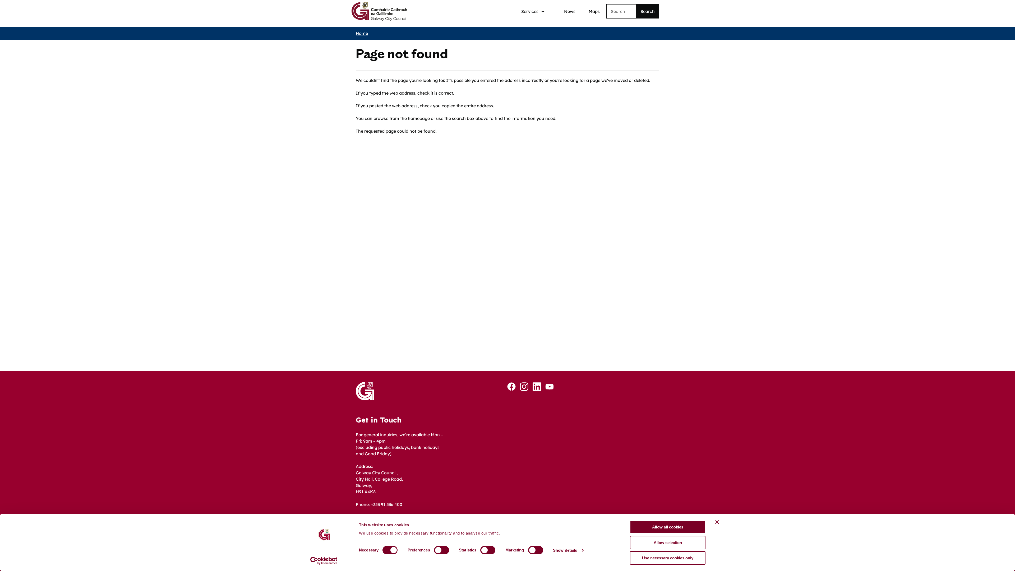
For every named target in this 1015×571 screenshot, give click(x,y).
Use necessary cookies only (667, 558)
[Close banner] (717, 522)
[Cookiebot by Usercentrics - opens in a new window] (324, 561)
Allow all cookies (667, 527)
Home (362, 33)
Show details (565, 550)
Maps (594, 11)
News (569, 11)
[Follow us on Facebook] (511, 386)
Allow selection (668, 542)
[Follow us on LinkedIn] (537, 387)
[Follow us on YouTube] (549, 386)
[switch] (441, 550)
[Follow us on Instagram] (524, 387)
